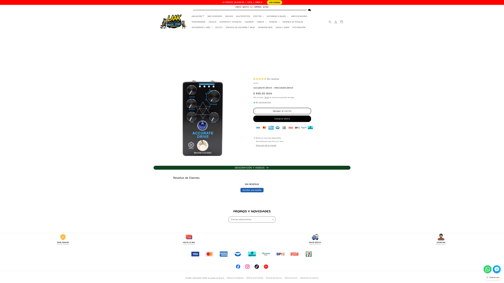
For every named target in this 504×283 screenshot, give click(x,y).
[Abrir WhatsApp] (488, 269)
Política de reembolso (235, 278)
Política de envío (291, 278)
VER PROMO (274, 2)
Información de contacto (309, 278)
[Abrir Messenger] (497, 269)
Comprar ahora (282, 118)
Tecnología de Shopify (216, 278)
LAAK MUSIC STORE (199, 278)
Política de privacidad (254, 278)
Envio (267, 97)
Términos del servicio (274, 278)
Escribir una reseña (252, 190)
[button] (258, 16)
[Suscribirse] (272, 219)
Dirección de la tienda (266, 145)
